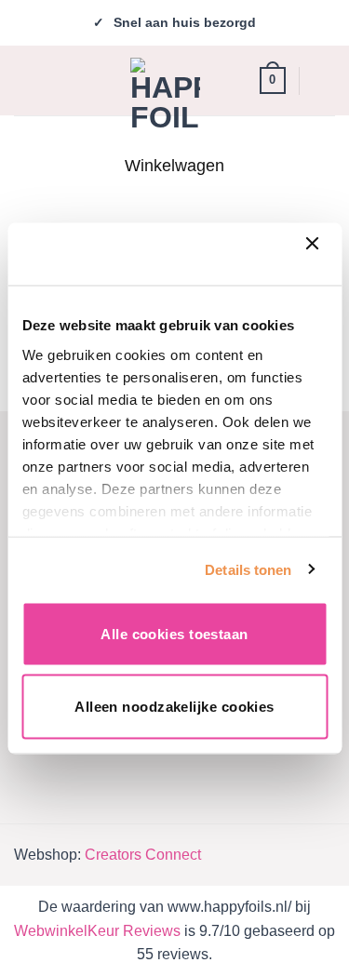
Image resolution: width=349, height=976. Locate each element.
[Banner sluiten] (316, 254)
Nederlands (324, 80)
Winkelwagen (174, 165)
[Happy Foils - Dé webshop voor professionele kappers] (165, 92)
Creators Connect (143, 854)
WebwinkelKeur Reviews (97, 931)
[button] (29, 80)
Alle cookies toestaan (174, 634)
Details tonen (248, 569)
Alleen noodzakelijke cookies (174, 706)
